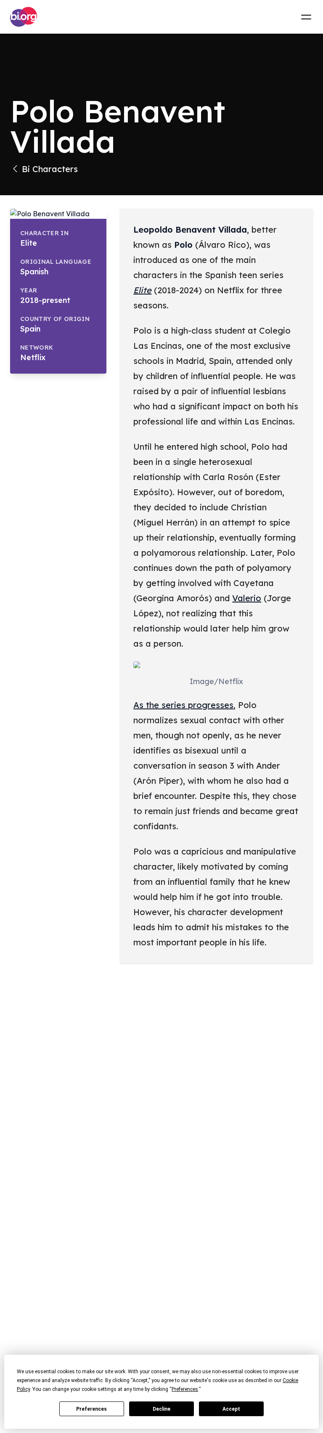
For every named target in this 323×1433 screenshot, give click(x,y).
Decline (161, 1409)
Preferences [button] (185, 1389)
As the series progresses (183, 705)
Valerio (246, 598)
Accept (231, 1409)
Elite (142, 290)
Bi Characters (50, 169)
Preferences (91, 1409)
